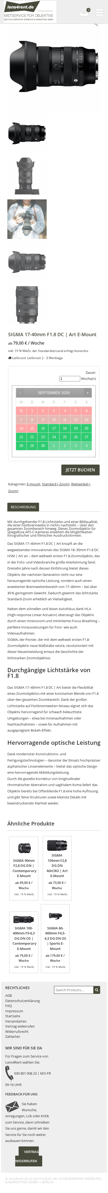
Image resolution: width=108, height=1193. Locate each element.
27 (86, 437)
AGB (8, 995)
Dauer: (91, 372)
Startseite (12, 1016)
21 (21, 437)
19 (76, 428)
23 (43, 437)
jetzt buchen (80, 470)
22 (32, 437)
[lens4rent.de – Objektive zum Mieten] (29, 5)
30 (43, 446)
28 (21, 446)
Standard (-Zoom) (55, 484)
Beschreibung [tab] (23, 507)
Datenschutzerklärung (22, 1000)
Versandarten (15, 1021)
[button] (96, 24)
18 (65, 428)
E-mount (33, 484)
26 (76, 437)
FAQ (8, 1005)
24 (54, 437)
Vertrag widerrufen (20, 1026)
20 (86, 428)
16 (43, 428)
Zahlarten (12, 1036)
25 (65, 437)
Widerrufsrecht (17, 1031)
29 (32, 446)
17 (54, 428)
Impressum (14, 1011)
